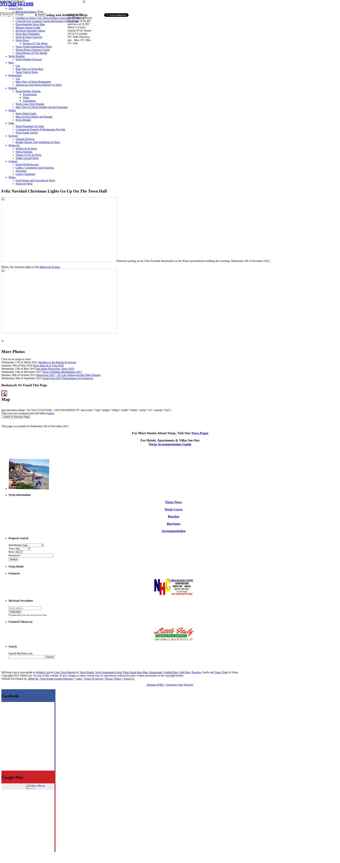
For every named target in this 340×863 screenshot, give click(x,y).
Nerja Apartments (105, 672)
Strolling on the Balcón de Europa (57, 362)
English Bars (171, 672)
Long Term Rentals (64, 672)
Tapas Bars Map (139, 672)
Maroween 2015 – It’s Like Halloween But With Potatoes (68, 375)
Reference (14, 555)
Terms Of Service (93, 678)
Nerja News (173, 502)
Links (78, 678)
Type (11, 548)
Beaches (173, 516)
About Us (128, 678)
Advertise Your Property (179, 684)
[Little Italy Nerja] (174, 640)
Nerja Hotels (87, 672)
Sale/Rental (14, 545)
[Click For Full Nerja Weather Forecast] (84, 1)
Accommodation (174, 531)
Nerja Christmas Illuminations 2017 (62, 371)
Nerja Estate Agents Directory (56, 678)
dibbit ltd (33, 678)
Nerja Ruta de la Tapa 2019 (48, 365)
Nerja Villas (122, 672)
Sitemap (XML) (156, 684)
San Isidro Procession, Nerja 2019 (55, 368)
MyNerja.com (16, 3)
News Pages (199, 433)
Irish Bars (184, 672)
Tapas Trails (221, 672)
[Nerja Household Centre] (174, 594)
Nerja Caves (173, 509)
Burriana (173, 524)
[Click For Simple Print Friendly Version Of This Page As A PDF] (4, 395)
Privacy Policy (113, 678)
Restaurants (155, 672)
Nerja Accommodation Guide (170, 444)
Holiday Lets (43, 672)
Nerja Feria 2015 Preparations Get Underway (68, 378)
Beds (11, 551)
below (50, 413)
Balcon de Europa (50, 266)
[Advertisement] (136, 6)
